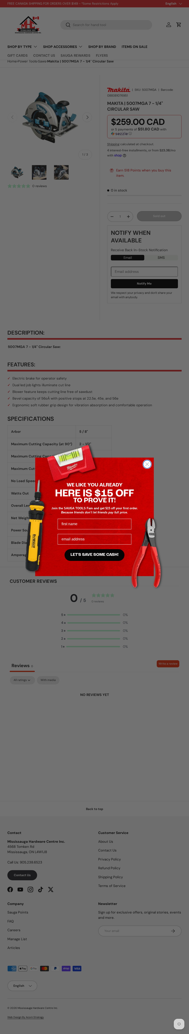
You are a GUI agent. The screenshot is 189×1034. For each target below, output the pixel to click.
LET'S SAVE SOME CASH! (94, 555)
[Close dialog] (147, 464)
